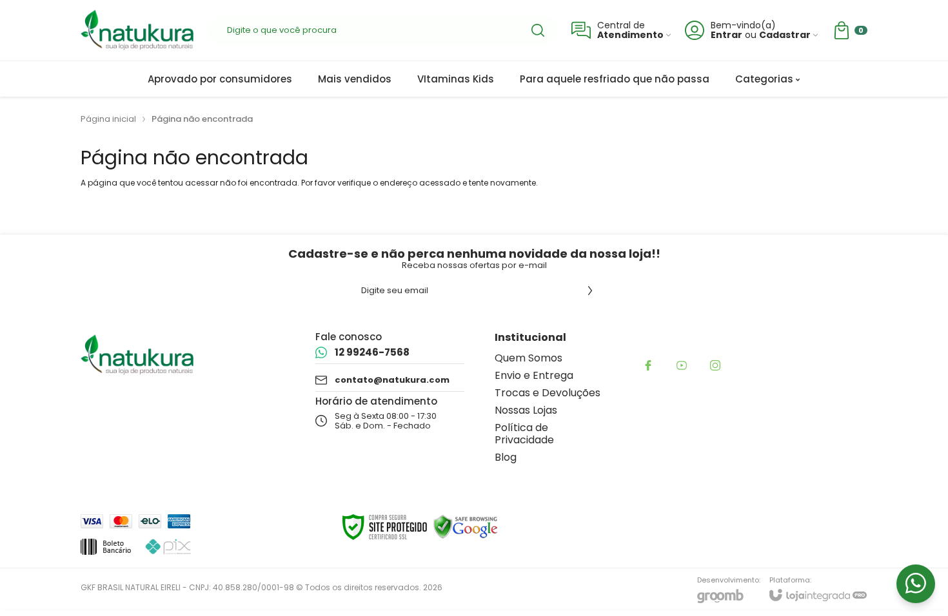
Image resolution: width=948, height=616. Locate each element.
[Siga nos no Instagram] (715, 365)
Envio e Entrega (534, 375)
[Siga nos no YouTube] (681, 365)
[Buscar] (538, 30)
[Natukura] (137, 30)
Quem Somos (528, 358)
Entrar (726, 35)
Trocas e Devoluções (547, 392)
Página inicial (108, 119)
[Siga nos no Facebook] (648, 365)
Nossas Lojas (526, 410)
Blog (506, 457)
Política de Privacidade (524, 433)
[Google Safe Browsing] (465, 526)
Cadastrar (785, 35)
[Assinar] (590, 290)
